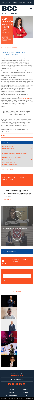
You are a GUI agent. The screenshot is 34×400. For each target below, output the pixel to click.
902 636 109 (18, 373)
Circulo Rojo (20, 398)
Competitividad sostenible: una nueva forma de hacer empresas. (15, 154)
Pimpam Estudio (29, 398)
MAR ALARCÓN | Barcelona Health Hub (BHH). (16, 228)
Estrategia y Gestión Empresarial (14, 52)
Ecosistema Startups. (7, 159)
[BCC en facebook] (13, 384)
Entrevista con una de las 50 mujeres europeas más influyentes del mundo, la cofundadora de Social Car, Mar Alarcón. (18, 195)
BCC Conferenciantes (11, 395)
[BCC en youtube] (16, 384)
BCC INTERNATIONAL (17, 379)
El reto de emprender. (7, 146)
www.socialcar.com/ (9, 202)
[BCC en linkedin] (24, 384)
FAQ (26, 395)
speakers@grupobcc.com (17, 375)
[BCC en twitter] (9, 384)
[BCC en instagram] (20, 384)
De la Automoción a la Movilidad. (10, 151)
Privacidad (25, 392)
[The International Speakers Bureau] (10, 10)
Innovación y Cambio (10, 54)
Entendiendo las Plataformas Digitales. (11, 157)
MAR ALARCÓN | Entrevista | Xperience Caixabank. (18, 208)
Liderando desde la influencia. (9, 164)
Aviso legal (11, 389)
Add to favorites (11, 251)
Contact (5, 183)
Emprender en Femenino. (8, 162)
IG (7, 398)
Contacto (25, 389)
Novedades (11, 392)
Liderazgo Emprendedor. (8, 148)
